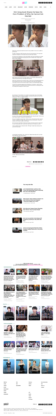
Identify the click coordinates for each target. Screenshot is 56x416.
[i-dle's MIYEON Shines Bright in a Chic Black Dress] (46, 328)
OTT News (30, 399)
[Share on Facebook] (39, 161)
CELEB (45, 7)
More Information (44, 382)
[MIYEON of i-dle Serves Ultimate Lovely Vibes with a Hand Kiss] (9, 328)
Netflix (30, 394)
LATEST (10, 7)
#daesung (17, 299)
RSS (42, 383)
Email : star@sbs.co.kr (33, 408)
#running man (18, 281)
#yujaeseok (21, 280)
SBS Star (5, 382)
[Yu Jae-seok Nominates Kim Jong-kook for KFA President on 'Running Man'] (21, 272)
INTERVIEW (31, 7)
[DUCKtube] (48, 2)
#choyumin (42, 281)
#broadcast (5, 282)
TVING (30, 395)
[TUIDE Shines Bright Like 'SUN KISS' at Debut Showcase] (9, 344)
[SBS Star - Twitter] (42, 404)
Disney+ (30, 397)
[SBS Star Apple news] (46, 2)
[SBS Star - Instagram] (39, 404)
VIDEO (40, 7)
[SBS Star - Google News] (49, 2)
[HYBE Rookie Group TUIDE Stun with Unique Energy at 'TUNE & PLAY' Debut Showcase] (21, 344)
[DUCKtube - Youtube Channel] (48, 404)
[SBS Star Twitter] (42, 2)
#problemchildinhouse (10, 282)
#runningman (47, 280)
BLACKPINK (18, 385)
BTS (17, 383)
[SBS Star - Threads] (51, 2)
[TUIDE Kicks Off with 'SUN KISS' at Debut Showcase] (34, 344)
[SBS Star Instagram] (39, 2)
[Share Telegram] (36, 161)
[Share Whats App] (35, 161)
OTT (29, 392)
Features (30, 382)
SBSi (29, 264)
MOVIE (25, 7)
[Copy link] (33, 161)
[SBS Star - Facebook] (41, 404)
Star (17, 382)
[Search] (50, 7)
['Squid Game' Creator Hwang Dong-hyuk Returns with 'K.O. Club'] (46, 344)
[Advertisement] (28, 89)
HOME (6, 7)
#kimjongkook (6, 281)
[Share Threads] (38, 161)
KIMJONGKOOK (28, 166)
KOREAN (5, 2)
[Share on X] (41, 161)
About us (42, 385)
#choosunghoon (18, 298)
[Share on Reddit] (43, 161)
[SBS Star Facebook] (41, 2)
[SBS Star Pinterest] (44, 2)
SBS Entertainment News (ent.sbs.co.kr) (35, 265)
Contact (42, 387)
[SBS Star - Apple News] (46, 404)
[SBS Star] (6, 404)
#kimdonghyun (10, 298)
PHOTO (36, 7)
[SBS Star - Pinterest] (44, 404)
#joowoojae (9, 281)
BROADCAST (20, 7)
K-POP (15, 7)
